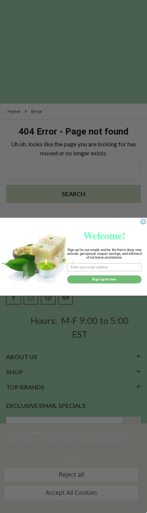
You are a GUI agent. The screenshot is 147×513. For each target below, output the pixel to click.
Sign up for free (104, 279)
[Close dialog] (143, 221)
